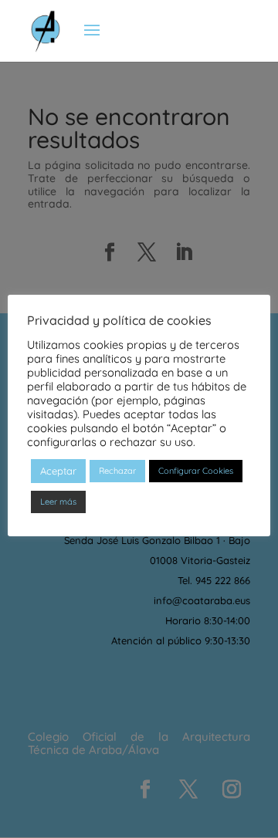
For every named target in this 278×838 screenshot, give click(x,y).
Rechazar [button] (117, 470)
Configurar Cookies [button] (195, 470)
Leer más (58, 501)
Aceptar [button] (58, 471)
